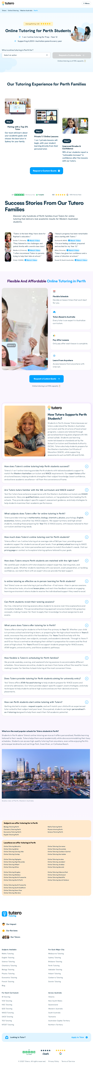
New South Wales (55, 1001)
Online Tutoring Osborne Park (58, 872)
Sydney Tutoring (54, 957)
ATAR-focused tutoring (31, 682)
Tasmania (52, 1017)
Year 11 (42, 523)
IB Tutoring (6, 997)
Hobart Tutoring (54, 973)
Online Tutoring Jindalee (56, 864)
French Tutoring (8, 981)
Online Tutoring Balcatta (12, 846)
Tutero (4, 10)
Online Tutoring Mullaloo (12, 875)
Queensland (53, 1005)
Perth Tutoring (53, 965)
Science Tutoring (8, 961)
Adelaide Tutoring (55, 969)
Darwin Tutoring (54, 981)
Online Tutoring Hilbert (11, 864)
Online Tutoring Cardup (12, 854)
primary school (63, 544)
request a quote (35, 706)
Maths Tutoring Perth (55, 827)
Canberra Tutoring (55, 977)
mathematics (34, 517)
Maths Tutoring (8, 953)
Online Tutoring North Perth (13, 880)
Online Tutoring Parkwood (57, 875)
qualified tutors (32, 497)
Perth (36, 10)
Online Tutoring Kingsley (12, 872)
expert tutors (74, 473)
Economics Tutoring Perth (12, 832)
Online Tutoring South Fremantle (15, 885)
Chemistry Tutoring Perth (12, 829)
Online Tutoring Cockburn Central (59, 851)
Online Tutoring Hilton (11, 867)
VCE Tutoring (7, 1001)
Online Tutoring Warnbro (12, 893)
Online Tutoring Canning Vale (14, 851)
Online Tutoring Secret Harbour (58, 880)
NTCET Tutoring (8, 1025)
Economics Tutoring (9, 977)
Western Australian (22, 473)
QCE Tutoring (7, 1009)
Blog (3, 985)
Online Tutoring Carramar (56, 846)
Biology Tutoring (8, 969)
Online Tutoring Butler (11, 849)
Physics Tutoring (8, 973)
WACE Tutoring (8, 1013)
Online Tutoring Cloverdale (57, 849)
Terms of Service (68, 1061)
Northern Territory (55, 1025)
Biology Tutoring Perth (11, 827)
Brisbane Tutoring (55, 961)
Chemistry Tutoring (9, 965)
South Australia (54, 1013)
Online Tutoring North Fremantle (15, 877)
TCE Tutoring (7, 1021)
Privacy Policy (53, 1061)
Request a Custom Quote (44, 170)
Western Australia (26, 10)
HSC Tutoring (7, 1005)
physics (62, 517)
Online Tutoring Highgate (12, 859)
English (80, 517)
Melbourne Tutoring (56, 953)
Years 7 (56, 635)
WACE (48, 473)
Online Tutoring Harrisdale (57, 854)
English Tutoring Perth (11, 835)
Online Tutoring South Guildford (14, 888)
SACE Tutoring (7, 1017)
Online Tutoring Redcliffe (56, 877)
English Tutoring (8, 957)
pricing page (10, 550)
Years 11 (30, 644)
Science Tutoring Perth (55, 832)
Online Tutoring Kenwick (56, 867)
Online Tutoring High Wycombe (14, 862)
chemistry (53, 517)
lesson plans (39, 588)
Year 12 (65, 629)
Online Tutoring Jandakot (56, 862)
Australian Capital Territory (59, 1021)
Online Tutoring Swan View (13, 890)
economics (9, 520)
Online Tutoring (13, 10)
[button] (86, 3)
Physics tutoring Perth (55, 829)
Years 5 (85, 632)
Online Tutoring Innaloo (56, 859)
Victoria (51, 997)
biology (44, 517)
